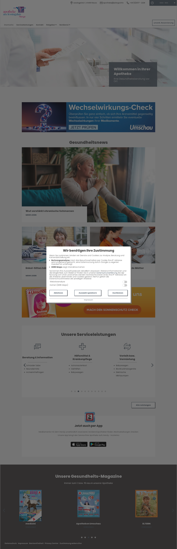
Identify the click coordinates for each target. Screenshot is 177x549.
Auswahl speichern (88, 293)
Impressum (88, 300)
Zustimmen (117, 293)
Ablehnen (58, 293)
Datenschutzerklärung (106, 272)
